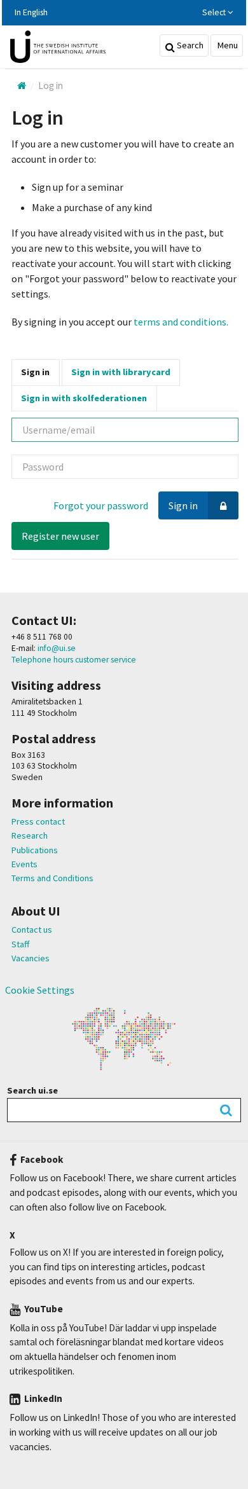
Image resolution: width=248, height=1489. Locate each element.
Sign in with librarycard (120, 372)
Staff (20, 944)
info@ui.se (56, 648)
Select (215, 12)
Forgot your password (100, 505)
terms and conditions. (181, 321)
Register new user (60, 536)
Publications (34, 850)
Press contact (38, 821)
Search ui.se (32, 1090)
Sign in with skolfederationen (84, 398)
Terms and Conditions (52, 878)
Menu (227, 45)
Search (189, 45)
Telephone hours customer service (73, 659)
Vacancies (30, 958)
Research (29, 835)
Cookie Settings (39, 990)
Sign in (35, 372)
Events (24, 864)
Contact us (31, 929)
